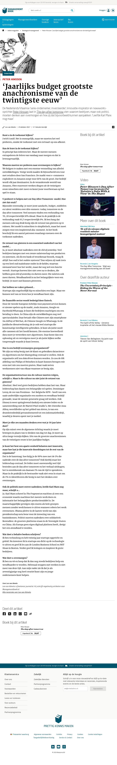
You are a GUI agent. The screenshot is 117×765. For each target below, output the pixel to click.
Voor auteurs (10, 703)
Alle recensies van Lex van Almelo (17, 592)
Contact (8, 684)
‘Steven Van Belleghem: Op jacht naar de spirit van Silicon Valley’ (96, 340)
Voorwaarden (10, 689)
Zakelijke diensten (41, 679)
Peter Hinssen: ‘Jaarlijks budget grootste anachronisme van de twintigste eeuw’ (69, 30)
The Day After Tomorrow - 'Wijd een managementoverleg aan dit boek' (95, 267)
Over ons (8, 679)
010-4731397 (110, 20)
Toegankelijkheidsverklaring (43, 738)
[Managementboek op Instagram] (64, 746)
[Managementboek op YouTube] (58, 746)
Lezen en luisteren (12, 698)
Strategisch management (30, 30)
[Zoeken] (72, 10)
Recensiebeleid (11, 707)
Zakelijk (37, 674)
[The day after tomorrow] (88, 149)
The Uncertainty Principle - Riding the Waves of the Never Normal (96, 288)
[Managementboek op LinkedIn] (53, 746)
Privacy (69, 734)
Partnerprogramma (13, 712)
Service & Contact (65, 738)
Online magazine (13, 30)
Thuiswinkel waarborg (20, 734)
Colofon (59, 734)
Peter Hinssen (21, 111)
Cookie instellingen (95, 734)
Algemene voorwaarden (42, 734)
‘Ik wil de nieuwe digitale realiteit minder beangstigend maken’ (94, 231)
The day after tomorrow (50, 111)
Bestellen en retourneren (15, 693)
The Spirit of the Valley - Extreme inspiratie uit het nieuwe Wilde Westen (97, 324)
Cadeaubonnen (40, 689)
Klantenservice (12, 674)
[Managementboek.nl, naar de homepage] (12, 13)
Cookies (80, 734)
